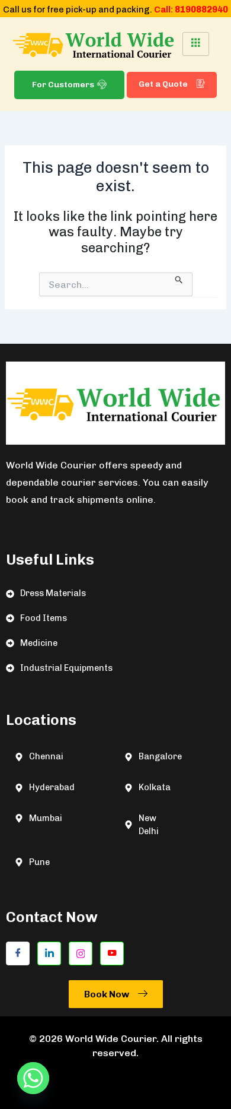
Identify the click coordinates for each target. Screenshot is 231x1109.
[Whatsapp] (33, 1078)
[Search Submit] (179, 278)
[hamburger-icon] (195, 44)
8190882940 (201, 9)
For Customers (63, 85)
